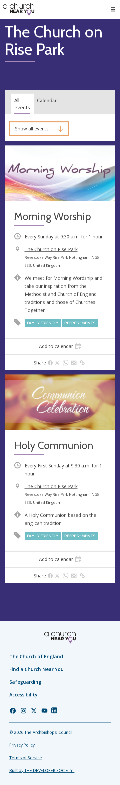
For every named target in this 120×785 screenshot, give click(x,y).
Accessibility (23, 694)
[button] (113, 9)
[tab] (60, 346)
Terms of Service (25, 758)
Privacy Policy (22, 745)
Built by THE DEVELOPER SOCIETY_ (41, 770)
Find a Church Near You (36, 669)
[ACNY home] (18, 9)
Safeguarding (25, 682)
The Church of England (36, 656)
